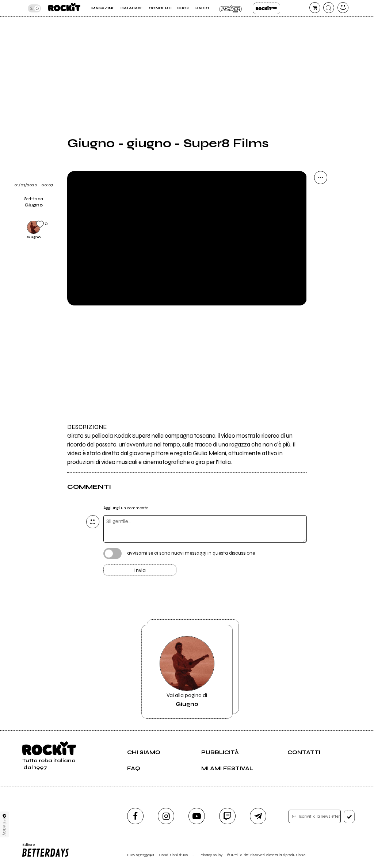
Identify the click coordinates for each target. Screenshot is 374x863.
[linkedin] (320, 270)
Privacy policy (210, 854)
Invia (140, 570)
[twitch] (227, 816)
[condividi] (320, 177)
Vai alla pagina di (187, 699)
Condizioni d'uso (173, 854)
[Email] (320, 196)
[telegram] (258, 816)
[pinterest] (320, 289)
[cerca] (328, 7)
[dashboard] (342, 7)
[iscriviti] (349, 816)
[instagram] (166, 816)
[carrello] (314, 7)
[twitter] (320, 233)
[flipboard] (320, 214)
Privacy (4, 827)
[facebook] (320, 252)
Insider (231, 8)
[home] (64, 8)
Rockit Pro (266, 8)
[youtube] (196, 816)
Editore (27, 847)
